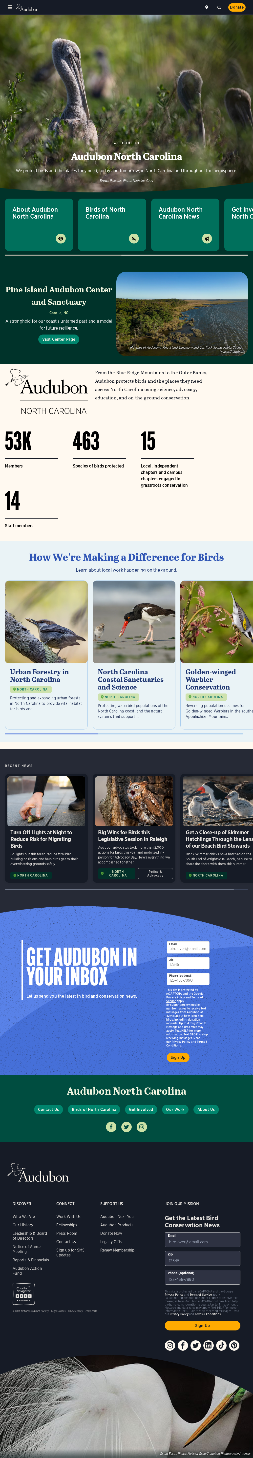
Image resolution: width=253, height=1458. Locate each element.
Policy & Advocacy (155, 873)
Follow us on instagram (142, 1127)
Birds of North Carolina (105, 213)
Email (173, 944)
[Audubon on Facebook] (183, 1345)
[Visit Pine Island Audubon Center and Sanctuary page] (126, 314)
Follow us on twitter (126, 1127)
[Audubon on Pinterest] (234, 1345)
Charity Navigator (24, 1294)
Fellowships (66, 1225)
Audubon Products (117, 1225)
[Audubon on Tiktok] (221, 1345)
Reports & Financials (31, 1260)
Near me (207, 7)
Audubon (27, 7)
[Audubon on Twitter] (195, 1345)
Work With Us (68, 1216)
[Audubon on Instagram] (170, 1345)
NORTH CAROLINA (32, 689)
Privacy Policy (181, 1042)
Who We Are (24, 1216)
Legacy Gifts (111, 1241)
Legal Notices (58, 1310)
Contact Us (48, 1109)
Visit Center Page (58, 339)
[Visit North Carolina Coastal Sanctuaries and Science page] (134, 655)
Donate (237, 7)
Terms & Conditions (208, 1314)
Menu (9, 7)
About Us (206, 1109)
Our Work (175, 1109)
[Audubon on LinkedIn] (208, 1345)
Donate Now (111, 1233)
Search (219, 7)
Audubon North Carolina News (181, 213)
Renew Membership (117, 1250)
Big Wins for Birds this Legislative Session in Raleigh (134, 828)
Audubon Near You (117, 1216)
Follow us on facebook (111, 1127)
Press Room (66, 1233)
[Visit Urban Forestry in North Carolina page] (46, 655)
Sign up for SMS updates (70, 1252)
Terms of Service (201, 1294)
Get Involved (141, 1109)
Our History (23, 1225)
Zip (171, 960)
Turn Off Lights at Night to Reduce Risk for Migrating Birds (46, 828)
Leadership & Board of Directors (30, 1236)
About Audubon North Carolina (35, 213)
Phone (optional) (180, 975)
